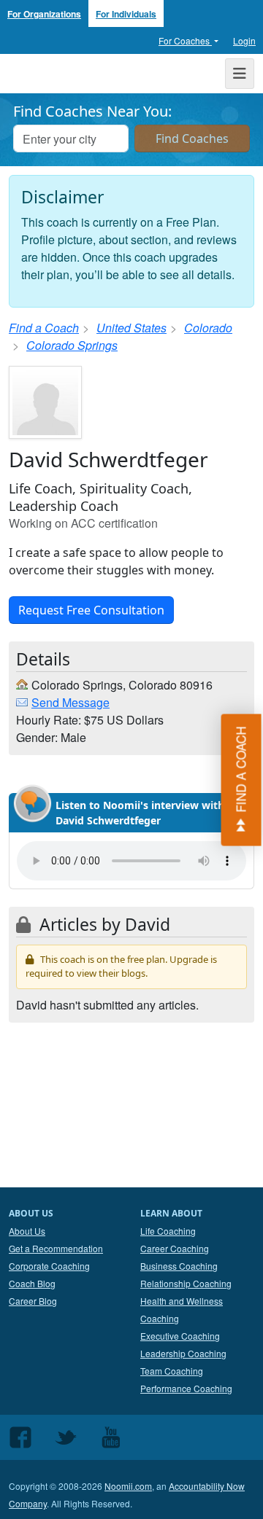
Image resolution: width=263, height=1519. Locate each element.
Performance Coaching (186, 1388)
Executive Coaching (180, 1335)
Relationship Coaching (186, 1283)
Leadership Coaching (183, 1353)
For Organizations (44, 13)
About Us (27, 1231)
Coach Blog (32, 1283)
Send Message (70, 702)
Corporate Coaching (49, 1266)
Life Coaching (168, 1231)
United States (131, 327)
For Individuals (126, 13)
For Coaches (185, 40)
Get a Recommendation (56, 1248)
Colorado (208, 327)
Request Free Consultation (91, 610)
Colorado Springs (72, 345)
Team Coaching (171, 1370)
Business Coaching (179, 1266)
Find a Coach (44, 327)
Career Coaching (174, 1248)
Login (244, 40)
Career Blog (33, 1301)
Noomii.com (128, 1486)
